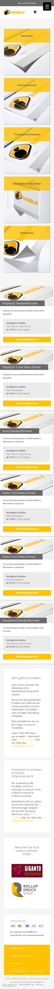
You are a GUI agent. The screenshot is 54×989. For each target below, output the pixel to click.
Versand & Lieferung (19, 971)
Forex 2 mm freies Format (19, 493)
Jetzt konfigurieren (27, 339)
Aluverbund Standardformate (21, 620)
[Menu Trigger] (47, 6)
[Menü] (48, 12)
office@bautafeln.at (22, 746)
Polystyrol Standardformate (20, 303)
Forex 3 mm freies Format (19, 556)
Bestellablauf (16, 963)
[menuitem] (47, 12)
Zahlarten (38, 971)
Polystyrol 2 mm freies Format (22, 367)
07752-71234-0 (26, 739)
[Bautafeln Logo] (15, 12)
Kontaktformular (17, 948)
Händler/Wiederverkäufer (21, 956)
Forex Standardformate (17, 431)
